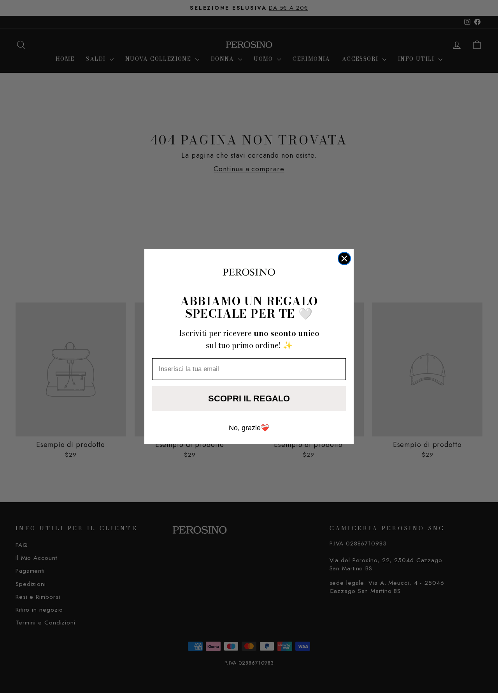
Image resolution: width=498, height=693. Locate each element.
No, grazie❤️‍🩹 (249, 428)
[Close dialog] (344, 258)
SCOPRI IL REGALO (249, 398)
